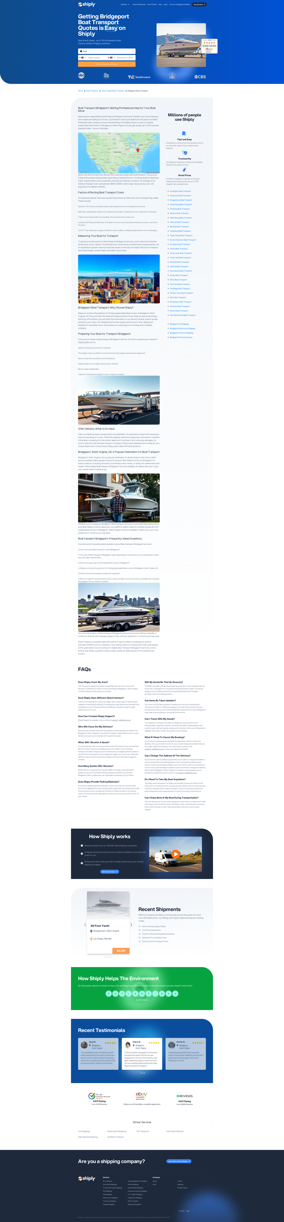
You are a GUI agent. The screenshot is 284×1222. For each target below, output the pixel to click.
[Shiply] (87, 4)
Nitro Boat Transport (178, 297)
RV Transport (143, 1131)
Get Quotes (198, 4)
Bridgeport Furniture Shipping (181, 333)
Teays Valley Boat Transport (181, 235)
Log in (166, 4)
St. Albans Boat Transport (180, 244)
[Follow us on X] (179, 1211)
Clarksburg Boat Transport (180, 231)
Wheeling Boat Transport (180, 209)
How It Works (152, 4)
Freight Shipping (108, 1204)
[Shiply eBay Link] (187, 1211)
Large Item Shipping (135, 1198)
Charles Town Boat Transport (181, 293)
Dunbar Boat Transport (179, 275)
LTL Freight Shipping (135, 1194)
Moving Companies (134, 1204)
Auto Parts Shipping (110, 1184)
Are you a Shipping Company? (179, 4)
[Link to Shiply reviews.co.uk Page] (184, 1096)
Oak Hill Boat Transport (179, 266)
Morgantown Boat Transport (181, 200)
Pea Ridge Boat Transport (180, 288)
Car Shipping (84, 1131)
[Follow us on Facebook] (181, 1211)
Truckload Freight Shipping (112, 1188)
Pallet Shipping (133, 1184)
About (155, 1181)
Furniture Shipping (109, 1201)
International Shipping (88, 1136)
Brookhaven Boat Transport (181, 302)
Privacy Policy (182, 1188)
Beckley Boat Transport (179, 226)
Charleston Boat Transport (180, 195)
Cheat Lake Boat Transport (180, 257)
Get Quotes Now (108, 871)
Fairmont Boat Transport (179, 222)
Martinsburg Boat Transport (181, 217)
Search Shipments (139, 4)
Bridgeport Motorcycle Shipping (182, 328)
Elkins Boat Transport (178, 279)
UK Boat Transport (115, 1136)
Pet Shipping (107, 1191)
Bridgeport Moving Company (181, 337)
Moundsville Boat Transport (181, 271)
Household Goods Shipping (137, 1191)
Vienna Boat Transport (179, 248)
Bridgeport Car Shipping (179, 324)
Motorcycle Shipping (116, 1131)
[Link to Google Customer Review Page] (99, 1096)
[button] (131, 924)
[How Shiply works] (175, 854)
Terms (180, 1181)
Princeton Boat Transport (180, 306)
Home (80, 90)
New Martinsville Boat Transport (182, 315)
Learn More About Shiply (177, 1161)
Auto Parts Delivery (174, 1131)
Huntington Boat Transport (180, 191)
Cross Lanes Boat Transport (181, 253)
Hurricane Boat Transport (180, 284)
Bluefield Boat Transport (179, 262)
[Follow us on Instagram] (183, 1211)
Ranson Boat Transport (179, 310)
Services (124, 4)
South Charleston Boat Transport (183, 240)
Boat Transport (92, 90)
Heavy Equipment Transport (137, 1181)
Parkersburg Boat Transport (181, 204)
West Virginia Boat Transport (113, 90)
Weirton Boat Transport (179, 213)
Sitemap (180, 1184)
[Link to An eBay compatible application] (142, 1096)
